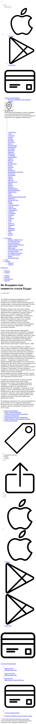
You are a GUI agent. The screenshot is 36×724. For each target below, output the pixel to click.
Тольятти (11, 218)
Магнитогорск (12, 182)
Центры (6, 277)
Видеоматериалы (13, 258)
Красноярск (12, 175)
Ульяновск (11, 225)
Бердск (10, 144)
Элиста (10, 233)
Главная (6, 275)
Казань (10, 162)
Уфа (9, 226)
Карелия (10, 167)
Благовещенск (12, 145)
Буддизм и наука (13, 251)
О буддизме (8, 238)
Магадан (11, 180)
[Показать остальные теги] (5, 460)
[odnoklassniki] (5, 496)
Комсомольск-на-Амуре (15, 172)
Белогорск (11, 142)
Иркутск (10, 160)
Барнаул (10, 139)
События (7, 261)
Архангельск (12, 132)
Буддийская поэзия (14, 254)
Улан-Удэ (11, 223)
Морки (10, 183)
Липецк (10, 178)
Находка (10, 187)
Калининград (12, 164)
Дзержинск (11, 155)
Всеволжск (11, 154)
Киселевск (11, 170)
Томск (10, 220)
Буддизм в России (13, 243)
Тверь (10, 217)
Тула (9, 221)
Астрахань (11, 135)
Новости (11, 263)
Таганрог (11, 215)
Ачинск (10, 137)
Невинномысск (13, 188)
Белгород (11, 140)
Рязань (10, 202)
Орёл (9, 193)
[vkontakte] (5, 495)
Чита (9, 231)
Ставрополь (12, 213)
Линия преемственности (16, 244)
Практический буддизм (15, 249)
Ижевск (10, 159)
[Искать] (8, 7)
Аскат (10, 134)
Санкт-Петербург (13, 205)
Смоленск (11, 212)
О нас (6, 259)
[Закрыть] (10, 7)
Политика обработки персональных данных (18, 716)
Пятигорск (11, 198)
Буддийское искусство (15, 253)
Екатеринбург (12, 157)
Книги (10, 256)
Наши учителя (12, 246)
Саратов (10, 207)
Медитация (11, 248)
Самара (10, 203)
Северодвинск (12, 210)
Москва (10, 185)
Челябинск (11, 230)
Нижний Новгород (14, 190)
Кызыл (10, 177)
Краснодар (11, 173)
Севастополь (12, 208)
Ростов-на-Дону (13, 200)
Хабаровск (11, 228)
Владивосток (8, 110)
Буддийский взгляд (14, 241)
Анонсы (10, 264)
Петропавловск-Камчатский (17, 197)
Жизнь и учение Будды (15, 240)
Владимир (11, 149)
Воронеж (11, 152)
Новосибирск (12, 192)
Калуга (10, 165)
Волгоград (11, 150)
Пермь (10, 195)
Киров (10, 168)
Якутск (10, 235)
